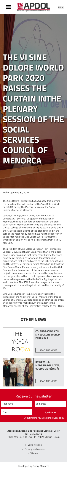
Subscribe (50, 412)
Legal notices (35, 445)
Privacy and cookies (35, 449)
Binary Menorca (41, 466)
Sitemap (34, 453)
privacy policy (58, 417)
